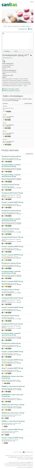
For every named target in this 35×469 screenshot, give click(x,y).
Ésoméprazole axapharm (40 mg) (11, 156)
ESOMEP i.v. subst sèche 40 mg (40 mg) (13, 386)
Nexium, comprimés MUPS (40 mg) (12, 255)
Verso (16, 51)
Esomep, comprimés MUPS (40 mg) (12, 202)
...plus (25, 85)
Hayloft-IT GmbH (29, 458)
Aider (30, 29)
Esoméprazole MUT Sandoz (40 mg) (12, 193)
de (30, 1)
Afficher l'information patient (11, 89)
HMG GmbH (14, 457)
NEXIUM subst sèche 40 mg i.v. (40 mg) (13, 404)
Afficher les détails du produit (12, 90)
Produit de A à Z (23, 29)
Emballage (7, 51)
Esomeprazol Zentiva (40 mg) (10, 184)
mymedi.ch (20, 457)
